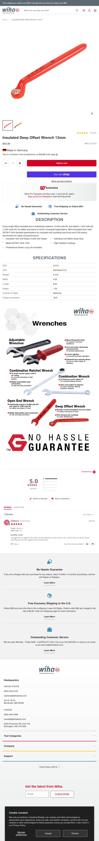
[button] (16, 544)
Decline (75, 833)
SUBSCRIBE (62, 794)
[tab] (38, 498)
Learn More (49, 582)
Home (5, 19)
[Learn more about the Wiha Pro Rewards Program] (49, 188)
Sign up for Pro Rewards (39, 196)
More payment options (62, 181)
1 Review (92, 133)
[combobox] (88, 514)
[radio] (51, 478)
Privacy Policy (19, 825)
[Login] (89, 10)
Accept (48, 833)
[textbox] (94, 515)
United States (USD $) (48, 767)
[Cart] (95, 10)
